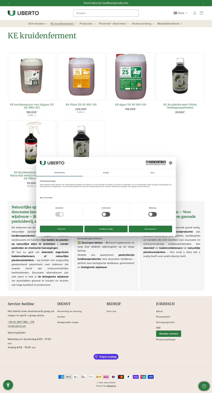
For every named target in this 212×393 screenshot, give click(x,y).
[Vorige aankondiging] (8, 3)
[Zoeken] (135, 13)
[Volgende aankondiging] (203, 3)
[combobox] (106, 13)
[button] (180, 13)
